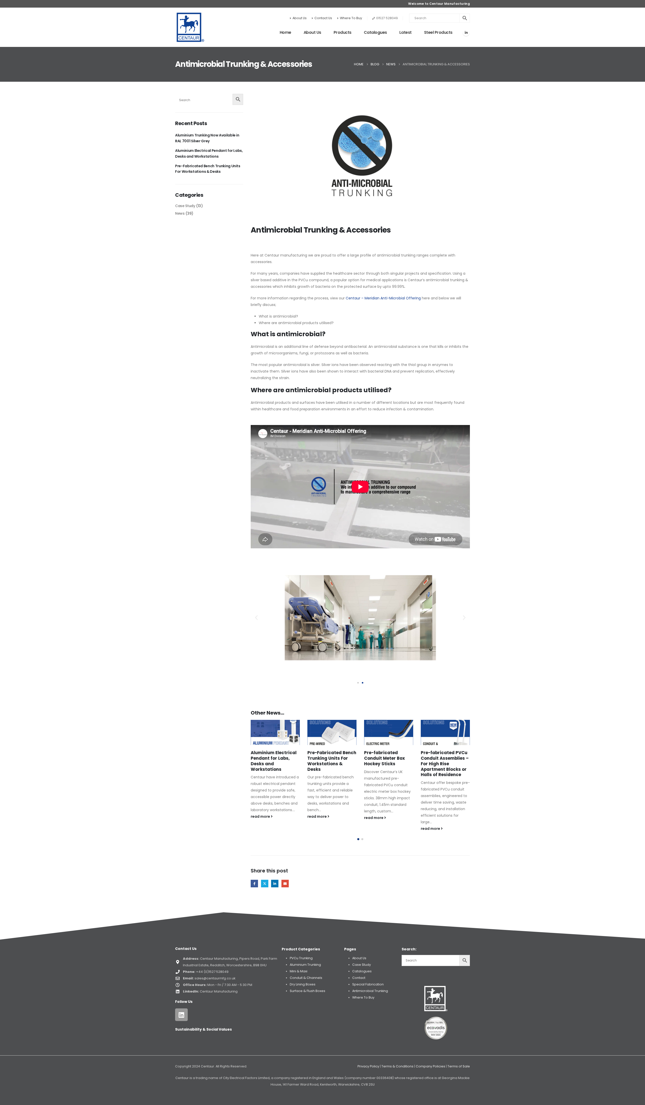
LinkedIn (274, 883)
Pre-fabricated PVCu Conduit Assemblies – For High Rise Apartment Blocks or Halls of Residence (388, 764)
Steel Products (438, 32)
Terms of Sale (458, 1066)
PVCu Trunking (301, 958)
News (180, 213)
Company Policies (430, 1066)
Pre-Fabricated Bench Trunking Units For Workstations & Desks (275, 761)
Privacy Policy (368, 1066)
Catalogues (375, 32)
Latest (405, 32)
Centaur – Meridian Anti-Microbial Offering (383, 298)
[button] (256, 617)
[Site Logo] (190, 27)
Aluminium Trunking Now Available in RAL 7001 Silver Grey (207, 138)
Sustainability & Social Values (203, 1029)
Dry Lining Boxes (302, 984)
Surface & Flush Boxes (307, 991)
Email (285, 883)
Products (342, 32)
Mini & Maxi (298, 971)
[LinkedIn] (466, 32)
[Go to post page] (275, 732)
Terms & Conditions (397, 1066)
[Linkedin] (181, 1014)
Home (285, 32)
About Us (300, 18)
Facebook (254, 883)
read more (261, 816)
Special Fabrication (368, 984)
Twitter (264, 883)
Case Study (185, 205)
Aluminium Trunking (305, 964)
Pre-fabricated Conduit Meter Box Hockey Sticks (327, 758)
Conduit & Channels (306, 978)
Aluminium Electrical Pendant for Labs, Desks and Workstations (209, 153)
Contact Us (323, 18)
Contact (358, 978)
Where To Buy (351, 18)
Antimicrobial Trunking (370, 991)
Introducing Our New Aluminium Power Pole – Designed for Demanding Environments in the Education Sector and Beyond (445, 769)
